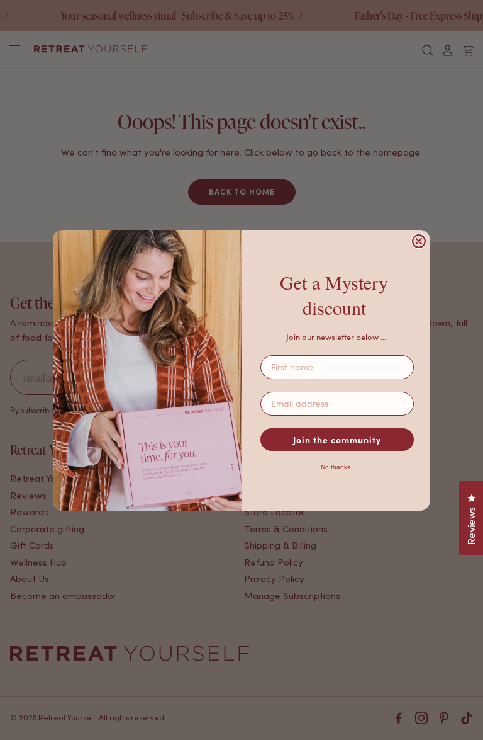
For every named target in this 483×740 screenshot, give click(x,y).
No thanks (335, 467)
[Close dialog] (419, 241)
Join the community (337, 439)
